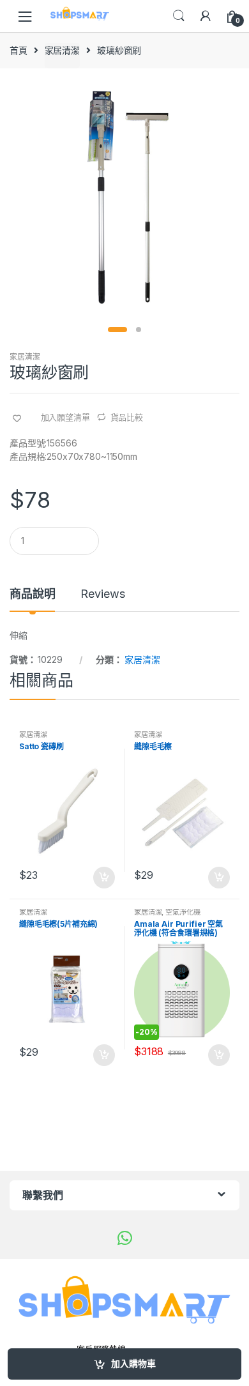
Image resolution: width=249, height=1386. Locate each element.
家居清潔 (62, 50)
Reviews (102, 594)
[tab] (32, 599)
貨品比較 (126, 417)
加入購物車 (133, 1363)
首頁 (18, 50)
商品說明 (32, 594)
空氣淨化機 (182, 912)
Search (179, 16)
